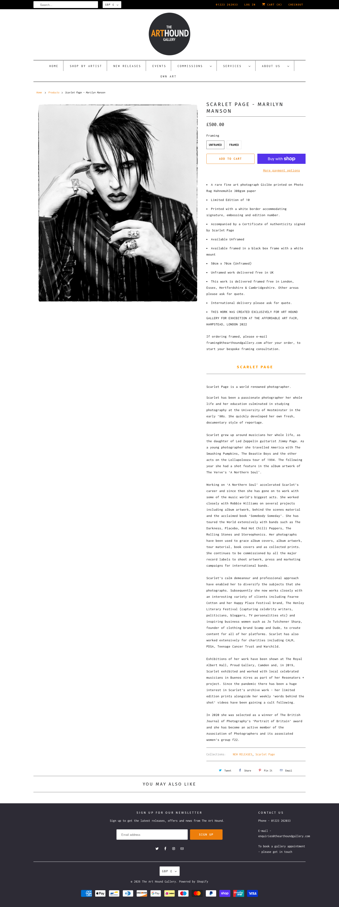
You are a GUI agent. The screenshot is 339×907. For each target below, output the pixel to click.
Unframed (215, 144)
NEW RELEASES (242, 754)
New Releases (127, 66)
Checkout (295, 4)
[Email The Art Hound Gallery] (182, 849)
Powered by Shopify (193, 881)
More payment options (281, 170)
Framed (234, 144)
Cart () (273, 4)
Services (234, 66)
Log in (250, 4)
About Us (273, 66)
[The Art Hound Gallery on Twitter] (157, 849)
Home (54, 66)
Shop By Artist (86, 66)
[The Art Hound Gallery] (169, 34)
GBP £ (109, 4)
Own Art (169, 76)
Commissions (193, 66)
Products (53, 92)
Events (159, 66)
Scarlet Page (265, 754)
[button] (256, 360)
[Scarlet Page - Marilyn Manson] (118, 203)
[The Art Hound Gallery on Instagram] (174, 849)
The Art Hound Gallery (159, 881)
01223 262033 (227, 4)
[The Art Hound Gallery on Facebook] (165, 849)
